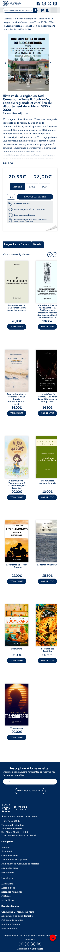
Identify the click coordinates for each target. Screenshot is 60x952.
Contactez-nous (9, 855)
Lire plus (8, 162)
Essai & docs (8, 887)
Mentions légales (10, 924)
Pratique (6, 896)
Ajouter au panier (35, 197)
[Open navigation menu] (53, 10)
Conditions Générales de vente (17, 911)
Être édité (6, 851)
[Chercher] (35, 10)
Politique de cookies (12, 920)
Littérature (7, 883)
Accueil (8, 18)
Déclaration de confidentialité (17, 916)
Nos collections (9, 868)
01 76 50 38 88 (12, 820)
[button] (38, 4)
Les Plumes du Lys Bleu (14, 859)
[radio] (17, 186)
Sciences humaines (25, 18)
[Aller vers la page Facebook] (21, 944)
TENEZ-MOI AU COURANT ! (30, 791)
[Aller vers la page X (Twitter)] (33, 944)
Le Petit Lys (7, 900)
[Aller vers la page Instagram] (27, 944)
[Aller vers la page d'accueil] (30, 808)
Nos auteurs (7, 872)
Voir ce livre (16, 327)
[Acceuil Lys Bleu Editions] (12, 3)
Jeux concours (9, 928)
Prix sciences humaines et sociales (20, 863)
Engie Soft (37, 948)
